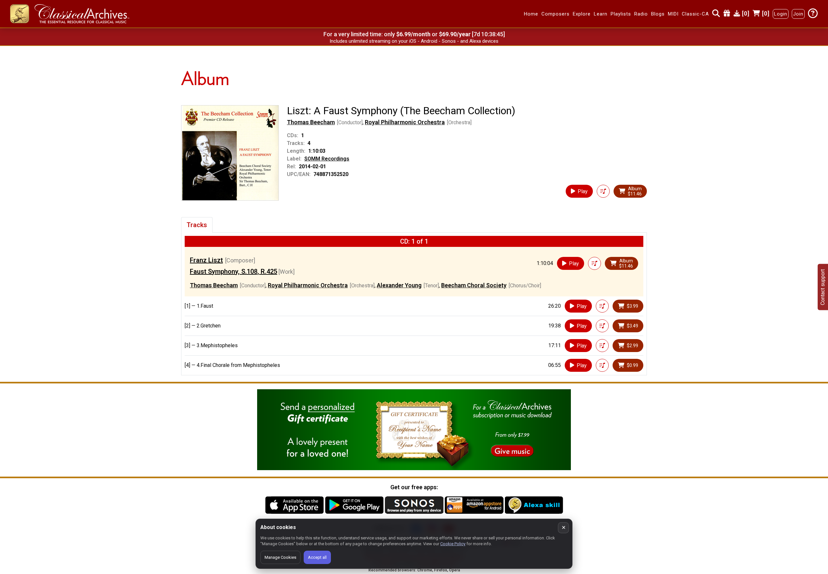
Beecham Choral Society (474, 285)
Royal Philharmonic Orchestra (405, 122)
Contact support (823, 287)
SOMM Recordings (326, 159)
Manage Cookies (280, 557)
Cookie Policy (452, 543)
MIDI (673, 14)
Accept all (317, 557)
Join (798, 14)
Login (780, 14)
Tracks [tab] (197, 225)
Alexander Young (399, 285)
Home (531, 14)
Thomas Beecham (311, 122)
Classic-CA (695, 14)
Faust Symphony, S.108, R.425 (233, 271)
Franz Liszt (206, 260)
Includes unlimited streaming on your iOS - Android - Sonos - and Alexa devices (414, 41)
